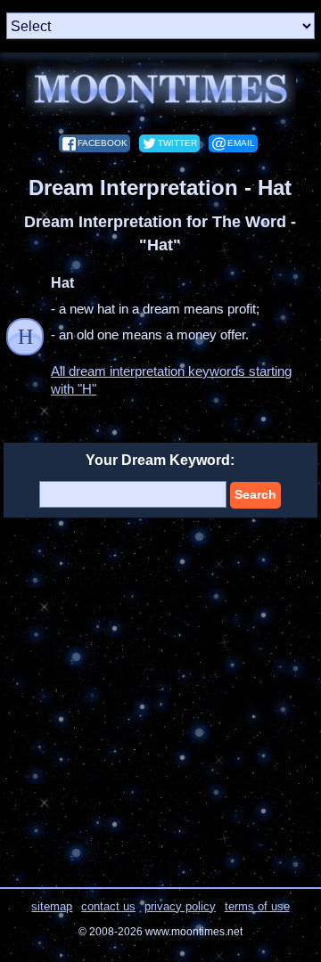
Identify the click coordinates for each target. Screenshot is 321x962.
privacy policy (180, 906)
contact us (108, 906)
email (241, 143)
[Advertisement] (160, 700)
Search (255, 494)
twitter (177, 143)
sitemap (51, 906)
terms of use (257, 906)
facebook (103, 143)
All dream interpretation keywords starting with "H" (171, 379)
